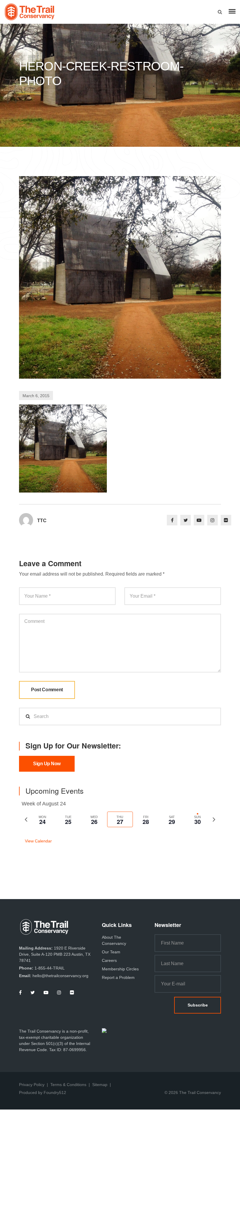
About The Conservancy (114, 940)
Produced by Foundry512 (42, 1092)
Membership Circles (120, 969)
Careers (109, 960)
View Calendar (38, 841)
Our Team (111, 952)
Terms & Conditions (68, 1084)
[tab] (42, 819)
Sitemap (99, 1084)
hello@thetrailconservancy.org (60, 975)
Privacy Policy (31, 1084)
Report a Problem (118, 977)
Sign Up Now (47, 763)
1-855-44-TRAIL (50, 968)
